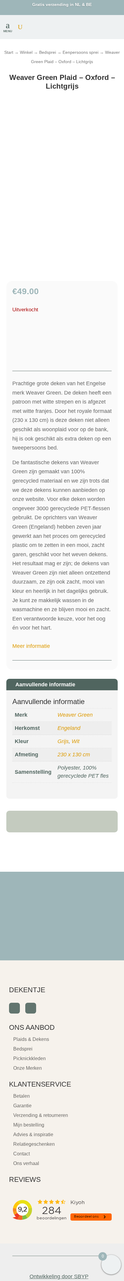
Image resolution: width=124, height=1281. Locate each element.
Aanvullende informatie (45, 685)
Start (8, 52)
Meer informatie (31, 646)
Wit (75, 741)
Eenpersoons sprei (80, 52)
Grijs (63, 741)
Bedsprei (47, 52)
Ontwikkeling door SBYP (58, 1276)
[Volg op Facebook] (14, 1008)
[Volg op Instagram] (30, 1008)
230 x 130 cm (73, 755)
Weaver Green (75, 715)
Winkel (26, 52)
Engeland (68, 728)
